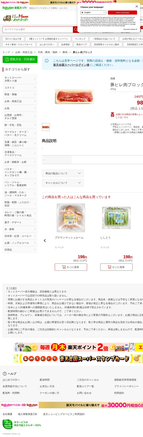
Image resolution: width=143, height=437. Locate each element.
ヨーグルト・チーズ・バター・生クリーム (17, 133)
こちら (125, 117)
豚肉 (65, 52)
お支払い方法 (47, 386)
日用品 (8, 249)
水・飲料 (9, 229)
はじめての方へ (47, 44)
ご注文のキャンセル (88, 379)
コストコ (9, 87)
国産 (112, 78)
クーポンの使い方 (49, 392)
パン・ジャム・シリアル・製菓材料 (16, 184)
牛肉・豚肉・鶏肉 (47, 52)
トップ (6, 52)
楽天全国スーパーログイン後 (71, 64)
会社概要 (7, 414)
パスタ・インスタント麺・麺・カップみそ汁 (17, 172)
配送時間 (45, 379)
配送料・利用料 (11, 392)
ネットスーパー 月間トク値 (18, 79)
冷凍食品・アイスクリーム (13, 154)
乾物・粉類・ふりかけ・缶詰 (18, 204)
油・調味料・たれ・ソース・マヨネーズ (16, 194)
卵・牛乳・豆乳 (13, 125)
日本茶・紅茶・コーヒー (18, 236)
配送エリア (82, 44)
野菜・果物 (11, 94)
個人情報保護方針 (27, 414)
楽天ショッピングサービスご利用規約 (64, 414)
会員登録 (65, 44)
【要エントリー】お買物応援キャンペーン (48, 39)
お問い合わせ (84, 392)
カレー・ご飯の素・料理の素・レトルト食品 (18, 214)
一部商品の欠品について (103, 39)
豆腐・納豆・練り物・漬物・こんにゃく (17, 144)
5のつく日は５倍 (13, 39)
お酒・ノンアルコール (17, 242)
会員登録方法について (15, 386)
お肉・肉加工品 (23, 52)
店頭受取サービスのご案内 (106, 44)
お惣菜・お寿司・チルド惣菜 (14, 117)
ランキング (80, 39)
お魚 (7, 108)
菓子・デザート (13, 222)
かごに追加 (73, 267)
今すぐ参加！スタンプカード (19, 44)
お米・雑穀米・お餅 (16, 162)
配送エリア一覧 (85, 386)
